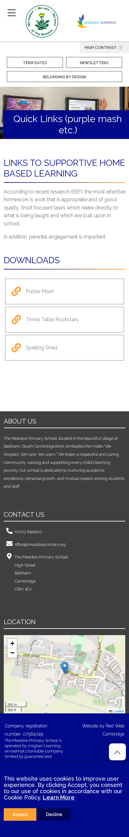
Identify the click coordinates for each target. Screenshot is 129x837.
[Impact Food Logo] (38, 389)
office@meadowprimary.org (40, 544)
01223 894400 (28, 531)
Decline (54, 814)
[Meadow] (42, 21)
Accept (20, 814)
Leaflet (118, 710)
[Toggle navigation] (11, 13)
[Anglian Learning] (96, 21)
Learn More (59, 797)
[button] (65, 667)
